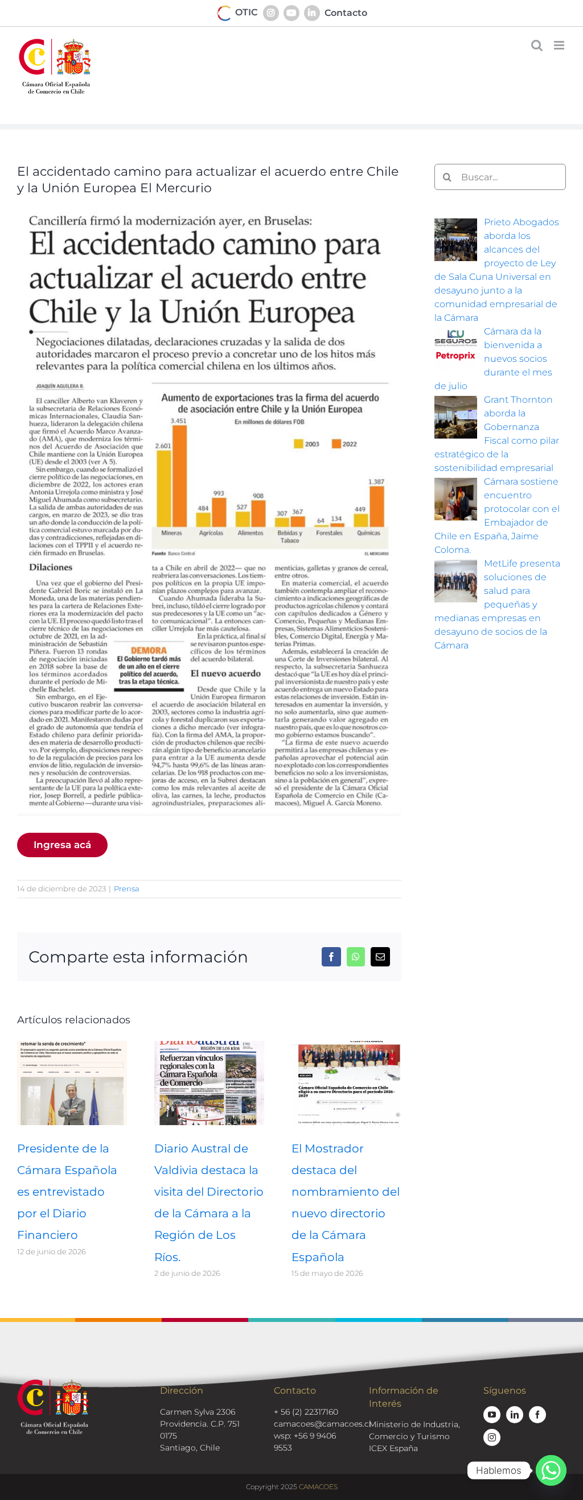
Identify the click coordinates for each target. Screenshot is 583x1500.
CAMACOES (318, 1486)
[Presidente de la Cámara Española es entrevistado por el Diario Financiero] (72, 1046)
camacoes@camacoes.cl (322, 1424)
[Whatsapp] (551, 1470)
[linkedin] (514, 1414)
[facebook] (537, 1414)
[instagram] (491, 1437)
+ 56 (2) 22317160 (306, 1412)
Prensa (126, 888)
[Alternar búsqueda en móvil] (537, 45)
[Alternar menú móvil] (560, 45)
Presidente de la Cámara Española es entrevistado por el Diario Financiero (67, 1192)
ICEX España (393, 1448)
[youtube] (491, 1414)
